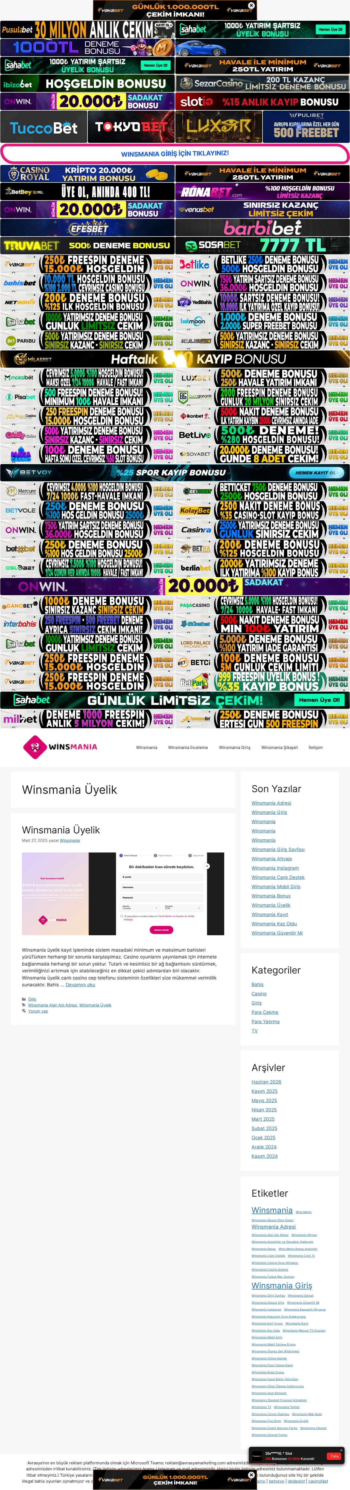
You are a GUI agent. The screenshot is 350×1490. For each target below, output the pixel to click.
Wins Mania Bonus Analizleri (298, 1249)
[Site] (87, 264)
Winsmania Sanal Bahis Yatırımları (275, 1379)
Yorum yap (38, 1011)
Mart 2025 (263, 1119)
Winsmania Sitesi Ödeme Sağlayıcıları (278, 1386)
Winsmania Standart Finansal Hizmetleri (279, 1400)
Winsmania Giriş (234, 747)
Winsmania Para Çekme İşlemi (272, 1365)
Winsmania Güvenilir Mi (277, 933)
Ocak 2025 (263, 1137)
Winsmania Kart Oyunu (267, 1323)
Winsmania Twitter (287, 1407)
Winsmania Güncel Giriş (268, 1303)
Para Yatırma (266, 1021)
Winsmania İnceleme (188, 747)
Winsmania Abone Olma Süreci (273, 1220)
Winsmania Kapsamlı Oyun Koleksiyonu (279, 1316)
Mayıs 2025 (264, 1100)
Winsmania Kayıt (270, 914)
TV (255, 1031)
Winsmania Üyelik (61, 830)
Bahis (258, 984)
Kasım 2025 (265, 1091)
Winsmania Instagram (275, 868)
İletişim (316, 747)
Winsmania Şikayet (279, 747)
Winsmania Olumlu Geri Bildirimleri (275, 1351)
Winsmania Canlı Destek (278, 877)
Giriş (32, 999)
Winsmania (146, 747)
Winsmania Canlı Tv (301, 1256)
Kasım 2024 (265, 1156)
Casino (259, 993)
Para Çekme (265, 1012)
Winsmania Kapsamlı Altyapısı (305, 1309)
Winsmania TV (261, 1407)
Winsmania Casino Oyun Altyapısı (275, 1263)
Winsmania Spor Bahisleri (269, 1393)
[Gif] (175, 359)
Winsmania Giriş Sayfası (278, 849)
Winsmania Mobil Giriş (276, 886)
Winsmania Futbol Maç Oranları (273, 1277)
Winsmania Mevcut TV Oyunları (304, 1330)
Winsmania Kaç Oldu (274, 924)
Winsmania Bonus (271, 896)
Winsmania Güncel (300, 1295)
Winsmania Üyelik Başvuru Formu (275, 1428)
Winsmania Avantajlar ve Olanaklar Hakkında (282, 1242)
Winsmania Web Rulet (307, 1414)
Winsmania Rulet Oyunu (268, 1372)
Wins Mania (303, 1212)
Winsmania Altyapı (272, 858)
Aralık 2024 (264, 1147)
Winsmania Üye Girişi (266, 1421)
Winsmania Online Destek (269, 1358)
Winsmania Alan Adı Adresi (52, 1005)
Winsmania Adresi (271, 803)
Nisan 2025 (264, 1110)
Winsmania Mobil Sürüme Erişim (274, 1344)
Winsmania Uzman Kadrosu (270, 1414)
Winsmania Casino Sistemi (270, 1269)
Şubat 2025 (264, 1128)
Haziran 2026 (266, 1082)
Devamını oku (80, 984)
